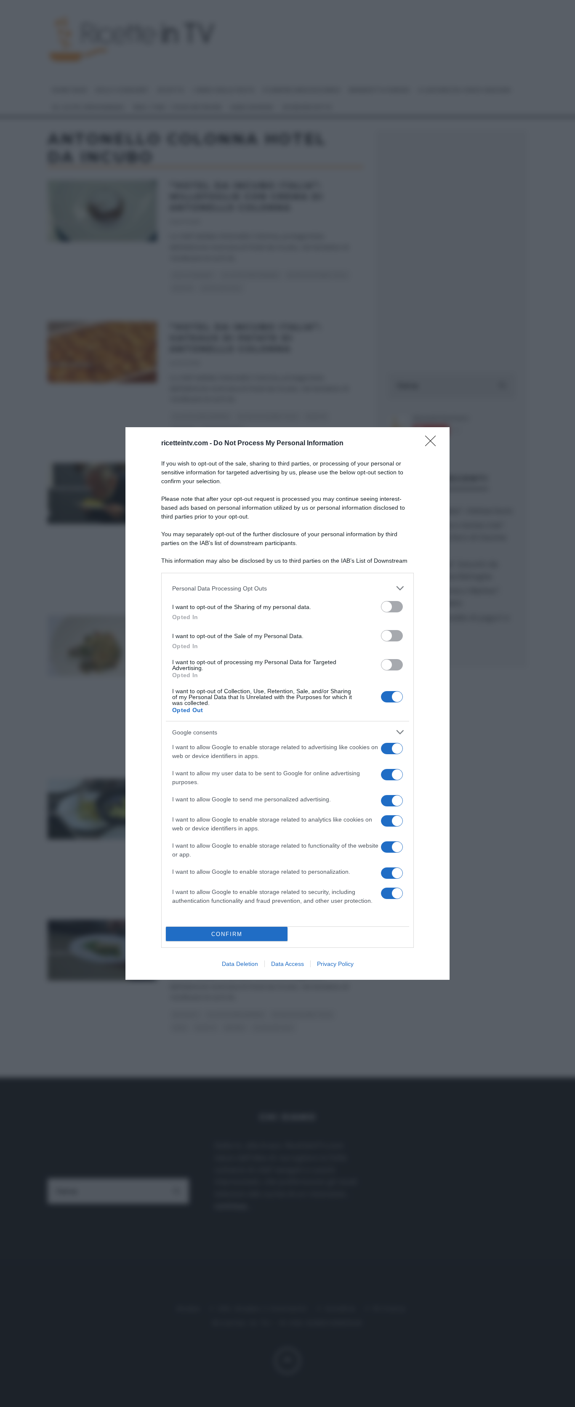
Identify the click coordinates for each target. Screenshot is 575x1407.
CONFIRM (226, 934)
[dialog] (287, 703)
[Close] (433, 444)
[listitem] (287, 588)
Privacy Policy (335, 963)
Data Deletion (240, 963)
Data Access (287, 963)
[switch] (392, 606)
